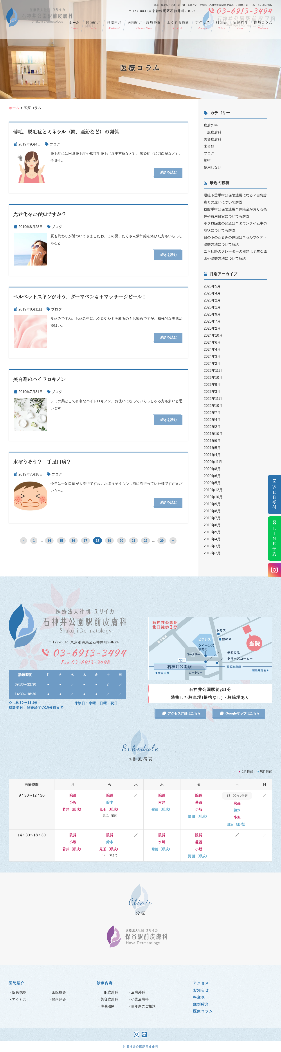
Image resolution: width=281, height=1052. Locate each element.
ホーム (74, 25)
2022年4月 (212, 420)
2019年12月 (213, 490)
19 (109, 540)
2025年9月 (212, 314)
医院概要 (59, 992)
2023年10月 (213, 377)
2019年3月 (212, 546)
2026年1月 (212, 307)
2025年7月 (212, 321)
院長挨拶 (19, 992)
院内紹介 (59, 999)
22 (145, 540)
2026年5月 (212, 286)
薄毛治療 (108, 1006)
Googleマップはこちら (242, 713)
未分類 (209, 146)
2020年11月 (213, 462)
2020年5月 (212, 483)
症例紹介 (240, 25)
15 (61, 540)
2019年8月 (212, 511)
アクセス (202, 25)
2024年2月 (212, 363)
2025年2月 (212, 328)
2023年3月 (212, 391)
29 (162, 540)
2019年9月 (212, 504)
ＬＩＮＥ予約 (274, 541)
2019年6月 (212, 525)
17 (85, 540)
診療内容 (114, 25)
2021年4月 (212, 455)
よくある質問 (178, 25)
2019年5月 (212, 532)
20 (121, 540)
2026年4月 (212, 293)
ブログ (55, 144)
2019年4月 (212, 539)
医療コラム (263, 25)
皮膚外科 (211, 125)
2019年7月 (212, 518)
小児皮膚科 (140, 999)
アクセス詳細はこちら (184, 713)
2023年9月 (212, 384)
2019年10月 (213, 497)
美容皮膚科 (212, 139)
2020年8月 (212, 469)
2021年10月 (213, 434)
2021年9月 (212, 441)
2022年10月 (213, 406)
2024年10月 (213, 335)
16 (73, 540)
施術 (207, 160)
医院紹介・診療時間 (144, 25)
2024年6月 (212, 342)
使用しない (212, 167)
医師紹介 (93, 25)
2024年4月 (212, 349)
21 (133, 540)
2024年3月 (212, 356)
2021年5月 (212, 448)
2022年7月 (212, 413)
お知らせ (201, 990)
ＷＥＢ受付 (274, 497)
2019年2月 (212, 553)
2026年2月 (212, 300)
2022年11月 (213, 398)
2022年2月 (212, 427)
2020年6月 (212, 476)
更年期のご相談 (143, 1006)
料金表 (221, 25)
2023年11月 (213, 370)
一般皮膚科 (212, 132)
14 (49, 540)
